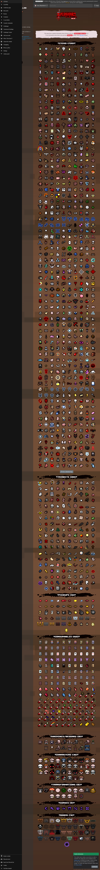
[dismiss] (81, 2)
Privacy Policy (79, 864)
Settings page (77, 860)
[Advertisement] (66, 25)
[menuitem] (11, 1)
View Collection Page (67, 471)
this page (67, 2)
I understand (94, 866)
